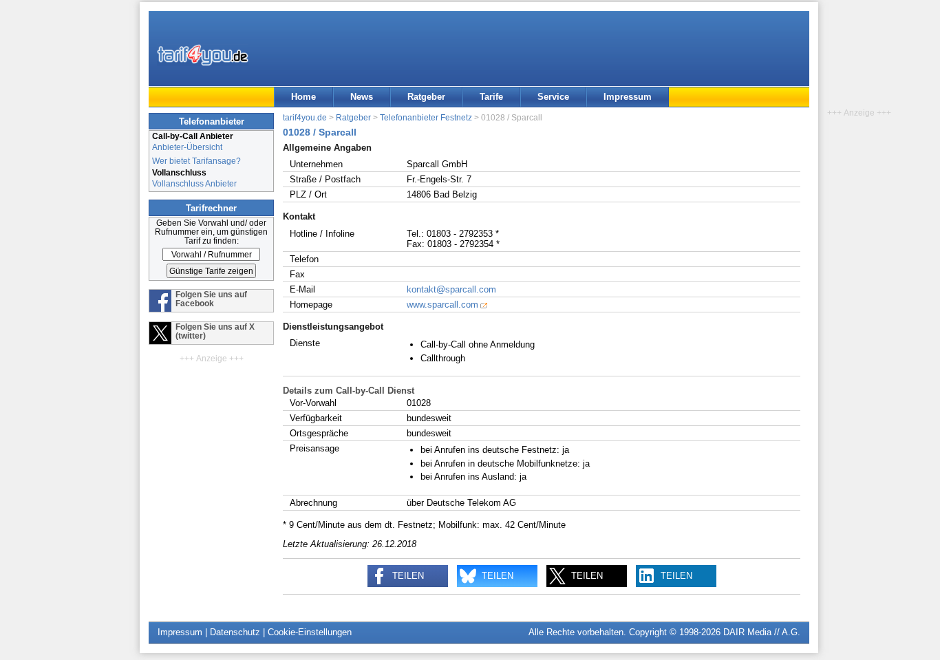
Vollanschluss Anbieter (194, 183)
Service (553, 97)
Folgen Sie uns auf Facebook (211, 299)
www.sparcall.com (442, 304)
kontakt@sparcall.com (451, 289)
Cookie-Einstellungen (310, 632)
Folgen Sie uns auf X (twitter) (215, 331)
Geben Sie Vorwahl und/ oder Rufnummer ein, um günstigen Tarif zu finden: (211, 231)
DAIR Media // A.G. (761, 632)
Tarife (491, 97)
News (361, 97)
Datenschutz (235, 632)
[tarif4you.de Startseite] (202, 55)
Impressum (627, 97)
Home (303, 97)
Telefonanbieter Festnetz (426, 117)
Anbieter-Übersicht (187, 146)
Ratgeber (426, 97)
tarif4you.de (305, 117)
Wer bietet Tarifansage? (196, 160)
